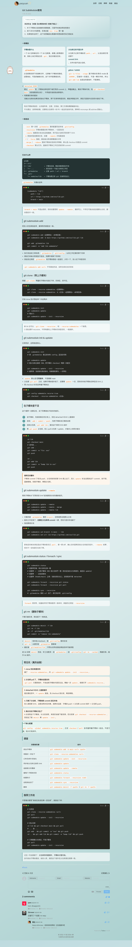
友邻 (95, 3)
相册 (110, 3)
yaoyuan (23, 3)
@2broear (40, 925)
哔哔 (105, 3)
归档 (100, 3)
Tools (25, 867)
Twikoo (103, 931)
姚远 (116, 3)
